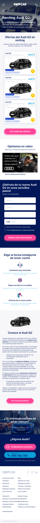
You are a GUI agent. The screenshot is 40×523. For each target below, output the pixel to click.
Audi (13, 10)
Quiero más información (20, 237)
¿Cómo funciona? (7, 491)
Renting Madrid (22, 498)
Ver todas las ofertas (20, 131)
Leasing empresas (7, 511)
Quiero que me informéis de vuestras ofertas (18, 227)
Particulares (5, 483)
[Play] (20, 162)
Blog (19, 478)
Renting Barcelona (23, 501)
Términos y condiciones (24, 486)
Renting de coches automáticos (25, 507)
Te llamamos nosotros (21, 447)
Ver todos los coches (8, 478)
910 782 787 (36, 5)
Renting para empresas (8, 489)
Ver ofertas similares (20, 401)
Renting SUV (5, 496)
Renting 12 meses (23, 496)
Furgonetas (5, 480)
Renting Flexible (6, 507)
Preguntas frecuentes (24, 483)
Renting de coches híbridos (9, 498)
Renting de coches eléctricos (9, 501)
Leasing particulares (8, 504)
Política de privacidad (28, 230)
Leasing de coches (23, 504)
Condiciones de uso (16, 230)
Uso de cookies (22, 491)
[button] (20, 6)
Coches (8, 10)
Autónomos (5, 486)
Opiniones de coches (23, 480)
